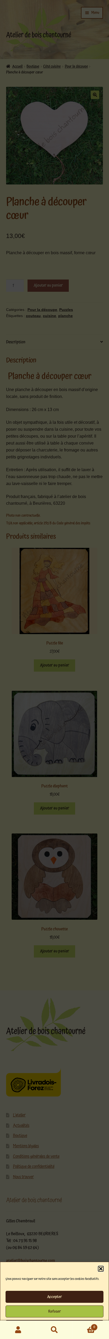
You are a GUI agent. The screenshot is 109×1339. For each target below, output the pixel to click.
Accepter (54, 1296)
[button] (100, 1268)
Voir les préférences (54, 1326)
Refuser (54, 1311)
